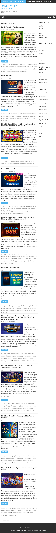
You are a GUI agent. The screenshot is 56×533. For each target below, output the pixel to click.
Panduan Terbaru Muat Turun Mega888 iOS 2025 (39, 1)
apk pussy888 (22, 64)
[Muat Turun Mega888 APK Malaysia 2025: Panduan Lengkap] (9, 422)
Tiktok (40, 33)
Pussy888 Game (43, 79)
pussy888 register (26, 69)
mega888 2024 (13, 258)
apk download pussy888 (14, 64)
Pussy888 (35, 64)
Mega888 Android (43, 120)
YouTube (41, 32)
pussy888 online (11, 69)
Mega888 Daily (42, 123)
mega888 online (4, 165)
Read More (4, 61)
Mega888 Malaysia (43, 82)
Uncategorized (27, 161)
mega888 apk (22, 163)
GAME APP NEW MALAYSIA (9, 7)
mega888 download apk (11, 263)
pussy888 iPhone (15, 68)
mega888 (12, 161)
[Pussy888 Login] (12, 80)
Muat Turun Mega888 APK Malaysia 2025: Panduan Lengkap (18, 416)
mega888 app (25, 260)
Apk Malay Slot (42, 96)
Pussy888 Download (8, 169)
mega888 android (27, 258)
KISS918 (7, 161)
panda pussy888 (29, 64)
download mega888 (16, 256)
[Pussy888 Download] (12, 174)
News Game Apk (43, 93)
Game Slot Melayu (43, 99)
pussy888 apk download (27, 66)
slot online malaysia (13, 165)
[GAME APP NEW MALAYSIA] (3, 17)
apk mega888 (8, 256)
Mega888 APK (42, 76)
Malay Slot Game (43, 86)
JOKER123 (41, 60)
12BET (40, 130)
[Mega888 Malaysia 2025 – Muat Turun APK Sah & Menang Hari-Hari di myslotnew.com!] (10, 224)
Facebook (41, 26)
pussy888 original (18, 69)
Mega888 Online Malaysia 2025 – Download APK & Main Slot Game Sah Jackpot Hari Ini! (18, 125)
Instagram (41, 28)
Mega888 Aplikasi (43, 109)
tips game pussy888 (5, 71)
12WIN (40, 133)
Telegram (41, 35)
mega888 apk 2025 (7, 260)
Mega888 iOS (42, 116)
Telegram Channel (43, 25)
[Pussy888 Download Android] (12, 272)
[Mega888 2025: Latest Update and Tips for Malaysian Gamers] (12, 474)
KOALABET (41, 136)
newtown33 (16, 161)
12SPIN (40, 126)
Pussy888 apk (19, 66)
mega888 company (17, 261)
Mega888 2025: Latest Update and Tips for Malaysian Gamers (19, 468)
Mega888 (41, 72)
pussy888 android (12, 66)
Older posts (6, 520)
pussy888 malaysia (30, 68)
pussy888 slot (34, 69)
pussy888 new (4, 69)
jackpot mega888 (24, 256)
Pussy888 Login (6, 75)
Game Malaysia (42, 106)
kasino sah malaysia (11, 163)
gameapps (12, 29)
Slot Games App (43, 103)
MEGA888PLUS (42, 63)
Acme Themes (42, 530)
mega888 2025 (20, 258)
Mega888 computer (26, 261)
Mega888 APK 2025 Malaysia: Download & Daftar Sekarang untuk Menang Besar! (17, 366)
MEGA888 (41, 47)
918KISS (4, 161)
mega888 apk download (17, 260)
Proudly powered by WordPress (18, 530)
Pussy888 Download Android (10, 267)
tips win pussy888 (23, 71)
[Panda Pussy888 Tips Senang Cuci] (12, 32)
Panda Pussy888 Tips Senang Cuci (12, 27)
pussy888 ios (9, 68)
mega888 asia (9, 261)
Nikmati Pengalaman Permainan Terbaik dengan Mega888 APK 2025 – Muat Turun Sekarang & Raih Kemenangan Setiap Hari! (17, 317)
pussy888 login (23, 68)
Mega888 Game (43, 113)
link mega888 (31, 256)
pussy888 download (30, 115)
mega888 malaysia (30, 163)
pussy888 (4, 64)
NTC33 (40, 57)
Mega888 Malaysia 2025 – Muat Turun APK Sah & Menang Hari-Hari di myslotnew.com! (17, 218)
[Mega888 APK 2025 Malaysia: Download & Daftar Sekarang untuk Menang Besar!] (12, 372)
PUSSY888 (41, 50)
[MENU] (54, 17)
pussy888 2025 (4, 66)
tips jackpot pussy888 (14, 71)
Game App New (43, 89)
